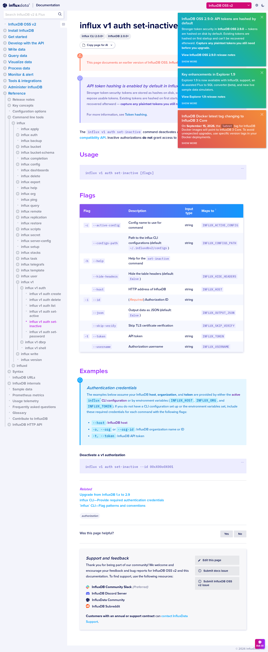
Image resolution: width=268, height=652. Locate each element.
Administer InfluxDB (25, 87)
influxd (22, 365)
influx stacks (31, 252)
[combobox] (34, 14)
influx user (29, 276)
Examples (94, 371)
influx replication (34, 217)
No (240, 534)
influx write (29, 354)
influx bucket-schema (37, 152)
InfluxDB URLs (24, 377)
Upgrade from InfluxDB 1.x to (105, 495)
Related (86, 489)
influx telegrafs (32, 264)
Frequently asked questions (34, 407)
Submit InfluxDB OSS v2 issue (215, 583)
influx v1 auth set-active (43, 313)
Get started (17, 37)
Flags (87, 195)
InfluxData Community (108, 600)
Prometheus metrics (28, 395)
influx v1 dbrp (35, 342)
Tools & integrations (25, 81)
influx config (30, 164)
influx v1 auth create (45, 294)
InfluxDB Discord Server (109, 593)
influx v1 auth (35, 288)
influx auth (29, 135)
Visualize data (20, 62)
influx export (30, 182)
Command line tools (28, 117)
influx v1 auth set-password (43, 334)
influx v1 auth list (42, 305)
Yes (226, 534)
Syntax (18, 371)
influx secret (30, 235)
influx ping (29, 199)
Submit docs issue (215, 571)
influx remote (31, 211)
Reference (17, 93)
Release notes (24, 99)
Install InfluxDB (21, 30)
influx (21, 123)
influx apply (30, 129)
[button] (5, 30)
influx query (30, 205)
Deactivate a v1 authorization (102, 455)
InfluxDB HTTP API (27, 424)
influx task (29, 258)
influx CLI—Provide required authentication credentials (122, 500)
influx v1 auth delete (45, 300)
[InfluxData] (16, 5)
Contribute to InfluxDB (30, 418)
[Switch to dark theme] (263, 5)
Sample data (22, 389)
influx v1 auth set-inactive (43, 324)
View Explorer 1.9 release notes (203, 97)
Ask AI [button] (260, 645)
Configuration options (29, 111)
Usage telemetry (26, 401)
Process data (19, 68)
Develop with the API (26, 43)
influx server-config (36, 241)
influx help (29, 188)
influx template (32, 270)
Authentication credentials (111, 387)
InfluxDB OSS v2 (22, 24)
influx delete (30, 176)
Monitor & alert (20, 74)
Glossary (19, 413)
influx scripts (31, 229)
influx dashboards (35, 170)
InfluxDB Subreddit (106, 606)
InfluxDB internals (27, 383)
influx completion (34, 158)
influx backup (31, 141)
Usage (89, 155)
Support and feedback (107, 558)
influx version (31, 360)
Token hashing (136, 115)
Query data (17, 55)
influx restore (31, 223)
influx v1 (27, 282)
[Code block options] (242, 168)
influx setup (30, 247)
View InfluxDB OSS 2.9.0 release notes (208, 55)
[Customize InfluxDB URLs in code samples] (257, 5)
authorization (90, 516)
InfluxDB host (117, 423)
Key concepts (23, 105)
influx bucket (31, 146)
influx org (28, 194)
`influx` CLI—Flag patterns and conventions (112, 506)
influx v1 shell (35, 348)
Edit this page (212, 560)
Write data (16, 49)
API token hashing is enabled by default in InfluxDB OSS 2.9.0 (145, 86)
